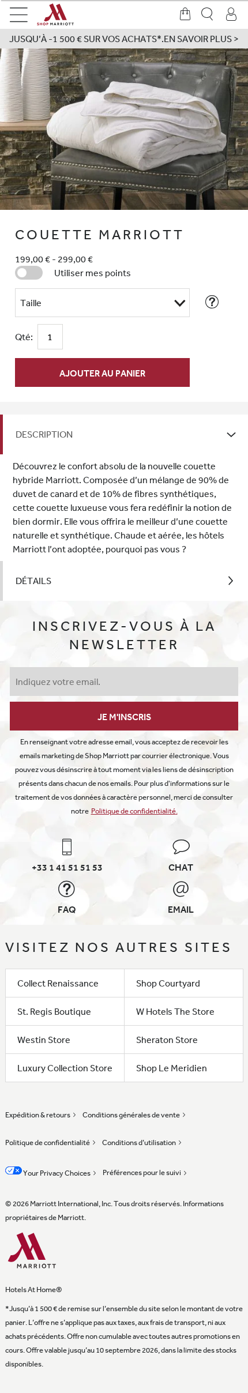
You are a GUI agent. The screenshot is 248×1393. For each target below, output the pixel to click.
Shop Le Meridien (171, 1068)
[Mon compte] (231, 14)
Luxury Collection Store (64, 1068)
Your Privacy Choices (56, 1173)
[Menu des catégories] (19, 14)
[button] (124, 38)
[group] (124, 129)
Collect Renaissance (58, 983)
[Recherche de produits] (208, 14)
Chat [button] (180, 867)
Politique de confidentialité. (134, 811)
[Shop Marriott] (71, 14)
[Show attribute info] (212, 302)
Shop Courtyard (168, 983)
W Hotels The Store (175, 1011)
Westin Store (43, 1039)
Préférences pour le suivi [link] (142, 1172)
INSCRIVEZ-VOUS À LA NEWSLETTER (124, 635)
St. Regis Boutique (54, 1011)
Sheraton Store (167, 1039)
